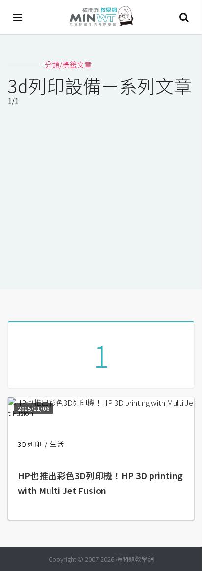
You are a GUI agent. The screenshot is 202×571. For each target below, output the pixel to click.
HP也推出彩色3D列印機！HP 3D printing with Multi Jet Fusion (100, 482)
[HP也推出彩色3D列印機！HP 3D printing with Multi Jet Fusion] (101, 413)
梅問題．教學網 (101, 17)
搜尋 (184, 17)
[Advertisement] (101, 200)
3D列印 (30, 444)
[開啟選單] (18, 17)
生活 (57, 444)
